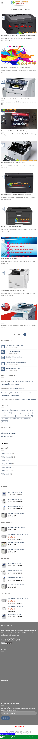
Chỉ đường (16, 737)
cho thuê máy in (5, 410)
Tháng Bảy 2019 (6, 470)
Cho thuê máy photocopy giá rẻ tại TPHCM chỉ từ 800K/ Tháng (17, 382)
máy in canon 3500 (6, 413)
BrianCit (3, 393)
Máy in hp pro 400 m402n (17, 388)
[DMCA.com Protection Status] (6, 643)
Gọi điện (31, 737)
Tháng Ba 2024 (6, 453)
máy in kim (29, 413)
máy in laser (5, 416)
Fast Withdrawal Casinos (13, 351)
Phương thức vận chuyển (23, 731)
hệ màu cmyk (14, 410)
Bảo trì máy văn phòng (8, 433)
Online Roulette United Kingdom (16, 362)
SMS (4, 737)
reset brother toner (25, 418)
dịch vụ (3, 440)
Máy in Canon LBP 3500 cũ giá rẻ (26, 399)
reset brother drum (14, 418)
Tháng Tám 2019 (6, 467)
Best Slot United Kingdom (14, 357)
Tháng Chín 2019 (6, 464)
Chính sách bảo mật (16, 734)
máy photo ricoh (28, 416)
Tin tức (3, 443)
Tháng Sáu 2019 (6, 474)
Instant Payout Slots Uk (13, 368)
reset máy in (5, 421)
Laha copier (10, 731)
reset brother (5, 418)
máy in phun (20, 416)
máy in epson (22, 413)
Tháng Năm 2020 (6, 457)
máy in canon (29, 410)
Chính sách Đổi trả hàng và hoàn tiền (19, 732)
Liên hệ (26, 734)
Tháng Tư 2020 (6, 460)
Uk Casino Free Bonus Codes (14, 345)
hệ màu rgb (22, 410)
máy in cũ (15, 413)
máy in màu (12, 416)
